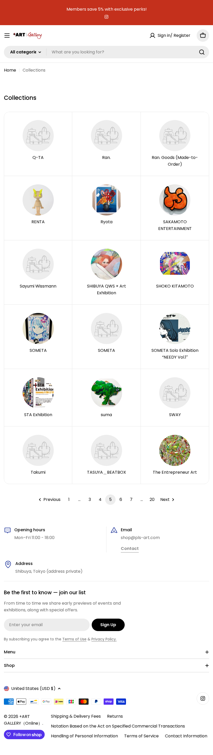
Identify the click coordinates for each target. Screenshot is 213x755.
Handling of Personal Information (84, 736)
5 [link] (110, 499)
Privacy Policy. (104, 639)
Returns (115, 716)
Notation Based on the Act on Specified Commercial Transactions (118, 726)
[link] (130, 549)
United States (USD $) (33, 688)
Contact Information (186, 736)
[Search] (202, 52)
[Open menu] (7, 35)
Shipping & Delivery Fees (76, 716)
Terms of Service (141, 736)
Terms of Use (74, 639)
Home (10, 70)
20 (152, 499)
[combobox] (106, 52)
